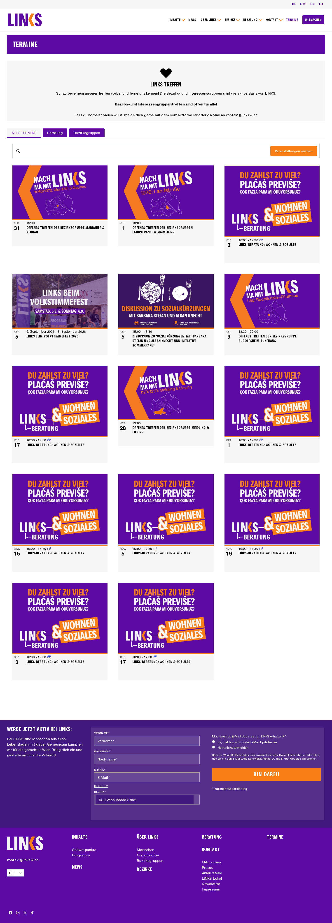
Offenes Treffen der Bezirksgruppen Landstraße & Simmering (162, 230)
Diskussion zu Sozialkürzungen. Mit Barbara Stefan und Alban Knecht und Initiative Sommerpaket (169, 340)
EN (312, 4)
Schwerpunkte (84, 850)
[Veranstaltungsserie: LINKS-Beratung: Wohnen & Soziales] (261, 240)
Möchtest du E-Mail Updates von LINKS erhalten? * (249, 736)
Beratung (212, 837)
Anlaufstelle (212, 873)
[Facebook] (10, 912)
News (77, 867)
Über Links (148, 837)
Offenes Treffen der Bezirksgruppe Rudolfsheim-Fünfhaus (267, 338)
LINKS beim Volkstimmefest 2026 (52, 336)
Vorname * (102, 733)
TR (320, 4)
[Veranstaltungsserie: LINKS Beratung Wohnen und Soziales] (49, 440)
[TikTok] (32, 912)
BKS (303, 4)
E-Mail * (99, 769)
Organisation (148, 855)
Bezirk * (100, 791)
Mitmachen (211, 862)
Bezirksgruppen (150, 860)
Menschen (145, 850)
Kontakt (211, 849)
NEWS (192, 20)
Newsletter (211, 884)
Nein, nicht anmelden (233, 747)
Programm (81, 855)
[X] (25, 912)
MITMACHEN (313, 20)
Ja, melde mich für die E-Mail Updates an (247, 742)
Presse (207, 867)
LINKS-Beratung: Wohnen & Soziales (267, 244)
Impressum (211, 889)
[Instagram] (17, 912)
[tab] (24, 133)
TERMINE (292, 20)
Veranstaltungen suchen (294, 151)
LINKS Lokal (212, 878)
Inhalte (79, 837)
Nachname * (103, 751)
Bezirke (144, 869)
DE (294, 4)
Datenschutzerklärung (230, 788)
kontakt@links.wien (23, 860)
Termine (275, 837)
